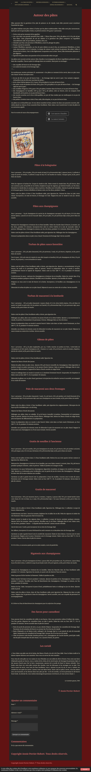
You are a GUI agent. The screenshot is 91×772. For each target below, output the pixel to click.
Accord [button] (85, 769)
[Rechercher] (76, 5)
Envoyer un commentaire (21, 734)
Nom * (13, 704)
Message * (14, 721)
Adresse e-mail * (16, 713)
